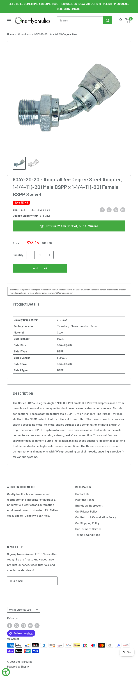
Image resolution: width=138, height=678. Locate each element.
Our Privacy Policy (86, 511)
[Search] (107, 20)
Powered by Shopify (18, 666)
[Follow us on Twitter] (16, 625)
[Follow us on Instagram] (23, 625)
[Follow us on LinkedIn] (37, 625)
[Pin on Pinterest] (109, 209)
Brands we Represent (89, 505)
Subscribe (19, 591)
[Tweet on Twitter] (115, 209)
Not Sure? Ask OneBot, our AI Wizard (71, 226)
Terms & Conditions (87, 534)
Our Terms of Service (88, 529)
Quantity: (18, 255)
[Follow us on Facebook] (9, 625)
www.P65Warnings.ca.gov (61, 293)
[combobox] (80, 20)
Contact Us (82, 494)
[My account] (120, 20)
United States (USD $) (20, 609)
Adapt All (19, 209)
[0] (128, 20)
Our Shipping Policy (87, 523)
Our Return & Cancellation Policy (95, 517)
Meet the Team (84, 499)
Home (10, 34)
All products (24, 34)
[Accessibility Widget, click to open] (6, 672)
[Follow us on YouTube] (30, 625)
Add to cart (40, 268)
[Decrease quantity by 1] (30, 255)
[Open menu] (9, 20)
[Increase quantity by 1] (49, 255)
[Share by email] (122, 209)
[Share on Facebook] (102, 209)
